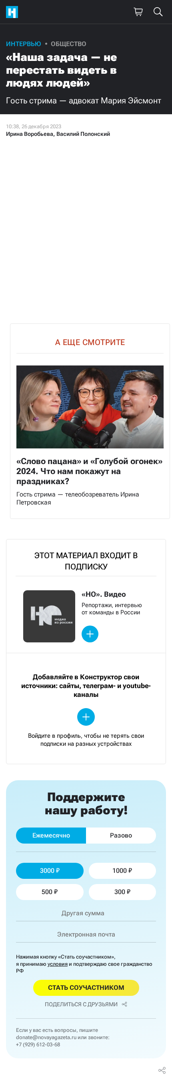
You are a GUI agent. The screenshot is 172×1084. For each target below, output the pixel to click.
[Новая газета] (14, 12)
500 (47, 892)
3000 (47, 870)
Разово (121, 835)
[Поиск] (158, 12)
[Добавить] (90, 634)
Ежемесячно (51, 835)
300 (119, 892)
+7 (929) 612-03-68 (38, 1045)
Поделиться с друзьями (81, 1004)
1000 (119, 870)
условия (58, 964)
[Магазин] (138, 12)
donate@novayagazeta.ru (46, 1037)
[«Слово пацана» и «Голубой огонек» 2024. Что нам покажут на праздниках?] (90, 421)
